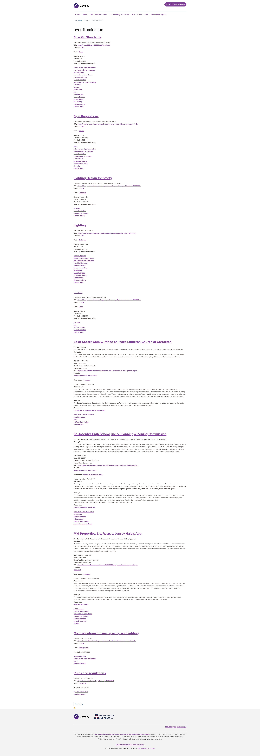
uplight (76, 624)
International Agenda (158, 15)
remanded (101, 410)
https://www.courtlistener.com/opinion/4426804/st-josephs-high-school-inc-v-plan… (108, 465)
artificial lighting (79, 216)
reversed (77, 604)
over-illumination (80, 80)
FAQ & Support (170, 727)
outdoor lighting (79, 327)
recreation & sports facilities (84, 415)
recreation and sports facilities (85, 82)
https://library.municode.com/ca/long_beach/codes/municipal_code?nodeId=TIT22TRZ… (109, 186)
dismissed (91, 507)
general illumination (81, 692)
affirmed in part (79, 410)
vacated (76, 507)
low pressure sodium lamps (84, 261)
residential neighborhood (83, 75)
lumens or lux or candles (83, 156)
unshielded (78, 90)
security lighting (79, 273)
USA (82, 48)
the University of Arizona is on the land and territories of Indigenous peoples (122, 734)
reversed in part (91, 410)
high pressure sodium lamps (84, 258)
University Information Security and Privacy (130, 745)
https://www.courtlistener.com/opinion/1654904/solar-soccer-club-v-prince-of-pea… (107, 371)
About (85, 15)
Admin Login (181, 727)
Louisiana (82, 683)
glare (75, 92)
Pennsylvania (84, 648)
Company (86, 380)
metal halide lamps (81, 263)
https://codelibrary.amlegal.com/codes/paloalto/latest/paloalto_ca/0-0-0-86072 (106, 233)
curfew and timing (80, 77)
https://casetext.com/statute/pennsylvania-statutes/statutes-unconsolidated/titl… (106, 641)
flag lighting (78, 102)
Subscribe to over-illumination (74, 708)
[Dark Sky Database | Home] (81, 5)
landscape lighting (80, 161)
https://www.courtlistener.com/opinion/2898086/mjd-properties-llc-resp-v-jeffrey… (107, 565)
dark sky (77, 166)
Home (77, 15)
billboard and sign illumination (85, 68)
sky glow (77, 323)
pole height (78, 270)
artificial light (78, 107)
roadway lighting (80, 256)
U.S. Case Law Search (98, 15)
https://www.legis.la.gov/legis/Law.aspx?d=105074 (95, 681)
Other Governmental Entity (93, 475)
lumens (76, 87)
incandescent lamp (80, 164)
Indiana (81, 131)
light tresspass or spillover (83, 151)
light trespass (78, 94)
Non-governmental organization (85, 376)
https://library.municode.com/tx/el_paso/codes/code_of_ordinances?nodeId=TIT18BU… (109, 300)
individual (77, 570)
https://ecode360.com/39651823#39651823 (93, 45)
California (82, 193)
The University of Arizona (146, 748)
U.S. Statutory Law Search (119, 15)
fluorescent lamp (80, 280)
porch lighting (79, 73)
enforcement (78, 159)
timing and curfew (80, 268)
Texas (81, 52)
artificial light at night (81, 422)
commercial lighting (81, 213)
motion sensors (79, 104)
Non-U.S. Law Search (140, 15)
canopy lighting (79, 97)
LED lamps (77, 85)
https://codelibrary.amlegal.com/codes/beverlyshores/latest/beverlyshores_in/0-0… (107, 124)
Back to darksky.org (175, 4)
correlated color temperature (84, 70)
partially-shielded (80, 621)
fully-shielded (78, 99)
